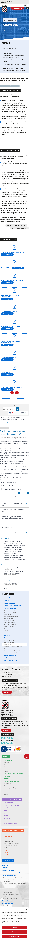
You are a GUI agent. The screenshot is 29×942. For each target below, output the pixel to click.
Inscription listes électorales (12, 651)
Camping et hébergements (12, 788)
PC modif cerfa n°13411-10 (10, 326)
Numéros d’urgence (10, 823)
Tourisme (7, 776)
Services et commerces (11, 781)
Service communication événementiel (11, 617)
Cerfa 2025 (5, 268)
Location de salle (9, 620)
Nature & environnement (11, 843)
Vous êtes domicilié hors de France (12, 489)
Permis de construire (9, 51)
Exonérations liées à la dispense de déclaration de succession (13, 56)
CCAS (6, 631)
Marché (6, 779)
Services (6, 792)
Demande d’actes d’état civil (13, 646)
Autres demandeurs (8, 358)
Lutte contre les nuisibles (12, 821)
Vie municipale (13, 29)
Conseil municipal (9, 603)
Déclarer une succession (10, 583)
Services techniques (10, 624)
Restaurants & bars (10, 790)
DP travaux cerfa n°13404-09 (11, 387)
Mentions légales (19, 940)
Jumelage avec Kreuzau (12, 855)
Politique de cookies (9, 940)
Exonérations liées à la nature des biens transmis (14, 65)
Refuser (14, 932)
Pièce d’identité (9, 642)
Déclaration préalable (9, 48)
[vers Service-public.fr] (18, 413)
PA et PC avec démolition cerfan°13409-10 (10, 342)
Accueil (5, 29)
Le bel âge (7, 810)
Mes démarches (9, 638)
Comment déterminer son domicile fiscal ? (15, 559)
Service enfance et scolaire (12, 629)
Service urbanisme (9, 622)
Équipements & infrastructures (14, 850)
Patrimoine (7, 765)
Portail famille (8, 803)
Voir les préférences (14, 936)
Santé (6, 794)
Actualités (7, 598)
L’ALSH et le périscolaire (11, 805)
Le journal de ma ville (10, 655)
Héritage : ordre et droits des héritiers (13, 568)
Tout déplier (24, 493)
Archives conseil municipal (12, 606)
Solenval (6, 852)
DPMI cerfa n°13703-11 (9, 372)
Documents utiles (8, 53)
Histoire (6, 763)
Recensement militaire (11, 653)
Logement (7, 818)
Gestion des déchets (10, 658)
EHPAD (6, 816)
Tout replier (15, 493)
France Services (9, 626)
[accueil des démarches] (14, 405)
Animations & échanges (11, 839)
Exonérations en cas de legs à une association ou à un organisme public (14, 69)
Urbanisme (7, 644)
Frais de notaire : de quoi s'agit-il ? (13, 549)
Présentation (8, 760)
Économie (7, 767)
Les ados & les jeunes (10, 808)
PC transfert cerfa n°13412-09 (12, 281)
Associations (8, 836)
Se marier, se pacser (10, 649)
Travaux (6, 600)
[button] (26, 909)
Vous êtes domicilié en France (11, 485)
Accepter (14, 927)
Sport (6, 847)
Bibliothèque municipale (11, 633)
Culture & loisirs (8, 841)
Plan (5, 769)
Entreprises (7, 783)
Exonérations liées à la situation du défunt (13, 61)
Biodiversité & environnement (13, 773)
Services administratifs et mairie (14, 611)
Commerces (8, 786)
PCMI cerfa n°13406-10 (9, 312)
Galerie (6, 771)
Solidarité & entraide (10, 845)
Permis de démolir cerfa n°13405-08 (10, 296)
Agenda (6, 834)
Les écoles (7, 635)
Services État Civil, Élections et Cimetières (13, 613)
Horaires (3, 2)
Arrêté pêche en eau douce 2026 (13, 252)
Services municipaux (10, 608)
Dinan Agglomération (10, 660)
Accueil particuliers (6, 417)
